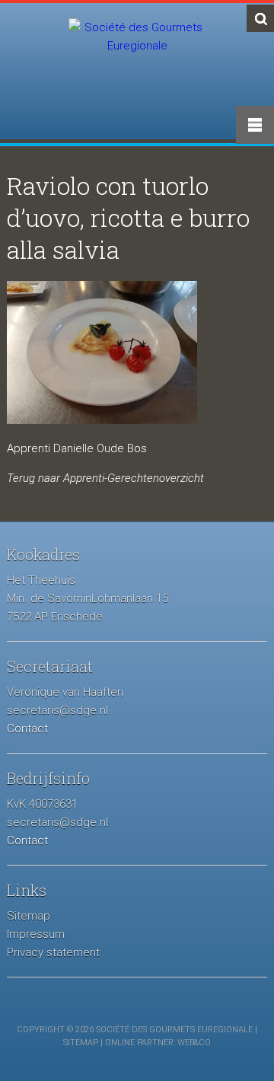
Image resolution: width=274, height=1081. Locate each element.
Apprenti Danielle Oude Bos (77, 448)
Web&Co (194, 1043)
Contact (27, 728)
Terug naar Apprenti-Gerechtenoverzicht (105, 478)
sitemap (80, 1043)
